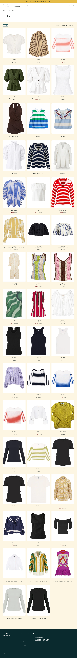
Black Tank (14, 358)
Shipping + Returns (25, 641)
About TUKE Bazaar (25, 635)
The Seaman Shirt (63, 210)
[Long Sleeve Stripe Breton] (62, 43)
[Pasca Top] (38, 118)
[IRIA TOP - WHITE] (62, 80)
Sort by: (64, 25)
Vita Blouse (14, 173)
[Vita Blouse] (14, 155)
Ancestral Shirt (63, 173)
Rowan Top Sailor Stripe (63, 247)
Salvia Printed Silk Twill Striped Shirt (38, 581)
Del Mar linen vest (38, 321)
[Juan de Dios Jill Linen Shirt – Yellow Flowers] (62, 489)
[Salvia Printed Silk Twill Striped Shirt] (38, 563)
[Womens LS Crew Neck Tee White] (14, 600)
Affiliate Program (24, 637)
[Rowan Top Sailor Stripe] (62, 230)
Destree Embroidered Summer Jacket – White (38, 433)
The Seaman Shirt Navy (38, 173)
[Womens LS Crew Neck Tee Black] (38, 600)
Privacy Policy (24, 645)
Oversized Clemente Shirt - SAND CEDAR (38, 60)
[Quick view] (24, 30)
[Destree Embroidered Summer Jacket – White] (38, 415)
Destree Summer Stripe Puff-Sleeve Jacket (14, 247)
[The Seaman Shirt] (62, 192)
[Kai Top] (62, 118)
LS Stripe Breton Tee (38, 470)
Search (22, 643)
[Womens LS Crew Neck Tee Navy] (14, 452)
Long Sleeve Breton (38, 395)
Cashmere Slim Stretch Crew (62, 433)
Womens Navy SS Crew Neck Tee (14, 507)
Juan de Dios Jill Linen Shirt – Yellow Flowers (63, 507)
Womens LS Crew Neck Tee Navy (14, 470)
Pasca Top (38, 136)
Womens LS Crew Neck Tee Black (38, 618)
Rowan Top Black (38, 247)
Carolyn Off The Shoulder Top (62, 544)
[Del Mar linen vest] (38, 304)
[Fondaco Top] (62, 304)
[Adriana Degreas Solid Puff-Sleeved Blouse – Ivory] (38, 80)
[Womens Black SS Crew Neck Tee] (62, 452)
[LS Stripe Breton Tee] (38, 452)
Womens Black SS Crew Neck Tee (63, 470)
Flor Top (38, 544)
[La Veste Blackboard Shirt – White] (14, 563)
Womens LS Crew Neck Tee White (14, 618)
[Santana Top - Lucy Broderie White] (14, 43)
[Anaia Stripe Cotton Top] (14, 378)
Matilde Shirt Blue (14, 210)
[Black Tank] (14, 341)
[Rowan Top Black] (38, 230)
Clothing (8, 10)
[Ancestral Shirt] (62, 155)
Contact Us (23, 639)
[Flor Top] (38, 526)
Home (4, 10)
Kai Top (63, 136)
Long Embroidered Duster (14, 284)
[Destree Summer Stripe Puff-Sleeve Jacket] (14, 230)
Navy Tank (38, 358)
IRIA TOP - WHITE (63, 98)
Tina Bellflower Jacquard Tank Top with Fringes (63, 581)
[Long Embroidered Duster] (14, 267)
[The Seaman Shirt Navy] (38, 155)
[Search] (70, 6)
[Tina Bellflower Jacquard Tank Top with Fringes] (62, 563)
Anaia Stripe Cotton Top (14, 395)
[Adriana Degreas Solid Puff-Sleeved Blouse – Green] (14, 80)
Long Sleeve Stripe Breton (63, 60)
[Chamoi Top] (38, 267)
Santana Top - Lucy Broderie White (14, 60)
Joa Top (14, 544)
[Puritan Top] (38, 192)
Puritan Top (38, 210)
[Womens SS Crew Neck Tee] (38, 489)
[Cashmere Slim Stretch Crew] (62, 415)
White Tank (63, 358)
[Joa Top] (14, 526)
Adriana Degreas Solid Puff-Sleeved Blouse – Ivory (38, 98)
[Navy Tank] (38, 341)
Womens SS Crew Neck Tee (38, 507)
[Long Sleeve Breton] (38, 378)
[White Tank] (62, 341)
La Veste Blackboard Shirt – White (14, 581)
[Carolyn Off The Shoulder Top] (62, 526)
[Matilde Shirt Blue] (14, 192)
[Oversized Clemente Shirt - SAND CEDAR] (38, 43)
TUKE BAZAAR (9, 653)
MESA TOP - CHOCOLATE (14, 136)
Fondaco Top (63, 321)
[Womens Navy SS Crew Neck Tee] (14, 489)
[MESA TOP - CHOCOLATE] (14, 118)
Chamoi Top (38, 284)
